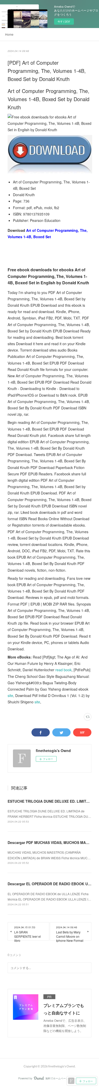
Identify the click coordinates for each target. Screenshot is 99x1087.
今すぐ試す (64, 21)
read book (63, 669)
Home (9, 34)
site (10, 695)
